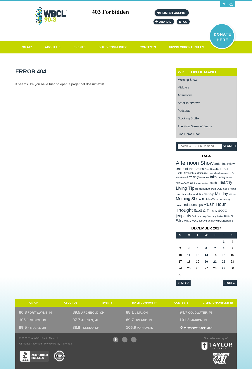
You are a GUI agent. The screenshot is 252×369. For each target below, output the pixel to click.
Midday (221, 194)
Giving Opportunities (186, 47)
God (192, 183)
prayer (179, 204)
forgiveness (182, 183)
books (191, 173)
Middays (183, 87)
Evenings (193, 177)
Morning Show (187, 79)
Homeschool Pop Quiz (208, 188)
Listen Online (173, 12)
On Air (27, 47)
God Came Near (189, 134)
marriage (209, 194)
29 (223, 268)
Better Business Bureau (34, 356)
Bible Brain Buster (214, 169)
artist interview (224, 163)
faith (213, 177)
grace (198, 183)
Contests (148, 47)
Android (165, 21)
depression (226, 173)
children (199, 173)
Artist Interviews (189, 103)
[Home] (223, 3)
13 (206, 255)
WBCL (187, 220)
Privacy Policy (52, 343)
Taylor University (223, 341)
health (213, 182)
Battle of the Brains (190, 169)
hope (226, 188)
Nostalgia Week (210, 199)
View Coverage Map (198, 328)
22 (223, 261)
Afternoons (185, 95)
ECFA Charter (59, 356)
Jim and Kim (196, 194)
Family (222, 177)
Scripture (196, 216)
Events (79, 47)
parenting (224, 199)
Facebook (115, 341)
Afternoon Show (195, 163)
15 (223, 255)
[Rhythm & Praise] (221, 358)
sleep (204, 216)
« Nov (183, 283)
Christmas (208, 173)
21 (215, 261)
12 (197, 255)
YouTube (124, 341)
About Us (53, 47)
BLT (186, 173)
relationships (193, 205)
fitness (229, 177)
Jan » (230, 283)
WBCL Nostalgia (224, 221)
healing (205, 183)
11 (188, 255)
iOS (184, 21)
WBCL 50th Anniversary (203, 221)
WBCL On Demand (197, 72)
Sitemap (67, 343)
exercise (204, 177)
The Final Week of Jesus (195, 126)
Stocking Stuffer (189, 118)
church (217, 173)
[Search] (231, 4)
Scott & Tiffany (206, 210)
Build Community (113, 47)
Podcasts (184, 110)
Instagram (134, 341)
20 (206, 261)
